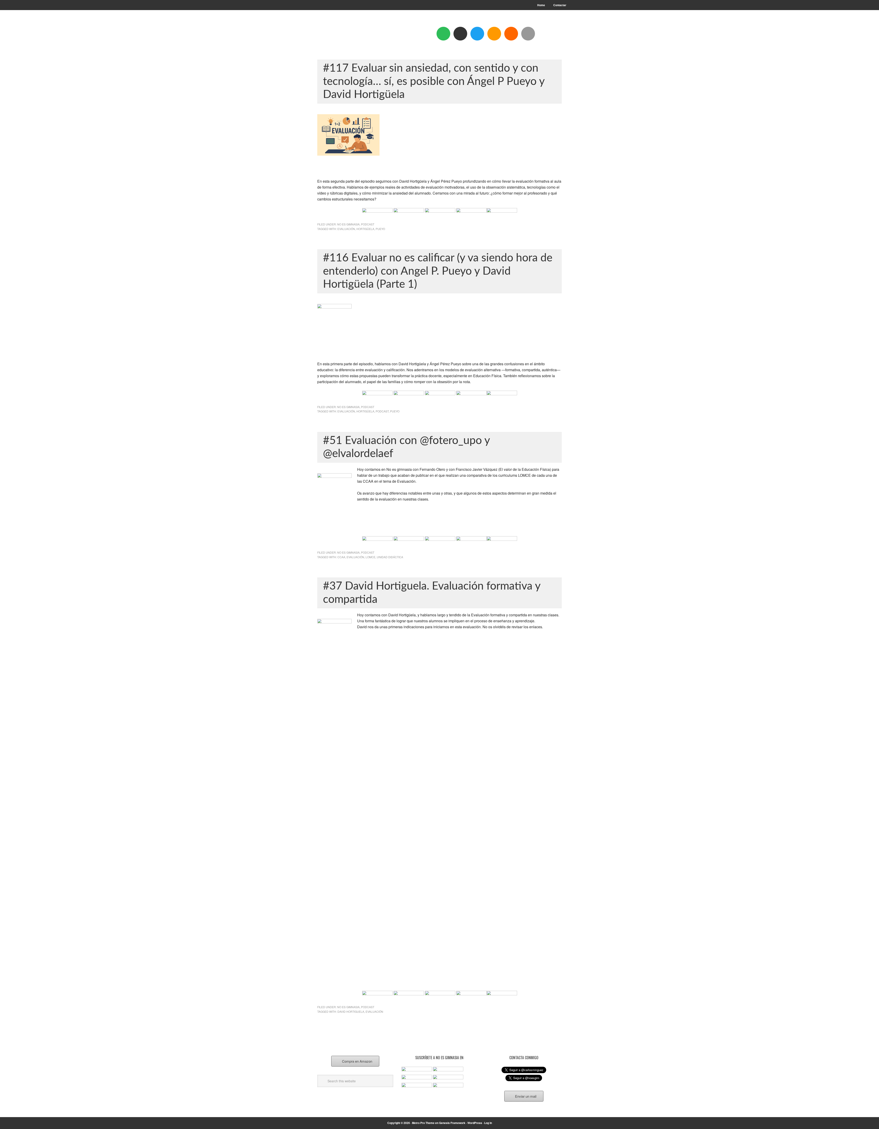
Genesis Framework (452, 1123)
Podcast (367, 224)
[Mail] (528, 34)
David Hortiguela (350, 1011)
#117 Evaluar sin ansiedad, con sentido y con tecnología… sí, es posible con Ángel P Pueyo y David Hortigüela (434, 81)
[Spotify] (443, 34)
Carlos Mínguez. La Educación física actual (348, 35)
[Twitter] (477, 34)
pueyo (380, 229)
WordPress (474, 1123)
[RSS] (511, 34)
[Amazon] (494, 34)
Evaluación (346, 229)
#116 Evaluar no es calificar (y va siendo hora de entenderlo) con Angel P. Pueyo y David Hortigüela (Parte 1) (437, 271)
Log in (488, 1123)
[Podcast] (460, 34)
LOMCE (370, 557)
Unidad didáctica (390, 557)
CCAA (341, 557)
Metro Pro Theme (423, 1123)
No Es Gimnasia (348, 224)
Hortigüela (365, 229)
